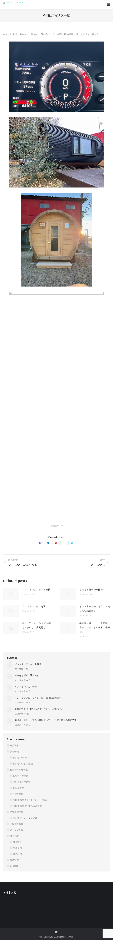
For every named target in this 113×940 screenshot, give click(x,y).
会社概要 (14, 835)
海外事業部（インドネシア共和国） (30, 799)
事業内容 (14, 745)
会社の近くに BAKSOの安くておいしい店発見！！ (36, 625)
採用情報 (14, 859)
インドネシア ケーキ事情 (36, 589)
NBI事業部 (18, 793)
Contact (14, 865)
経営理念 (17, 853)
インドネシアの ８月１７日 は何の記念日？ (94, 608)
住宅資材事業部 (20, 775)
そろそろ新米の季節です (92, 589)
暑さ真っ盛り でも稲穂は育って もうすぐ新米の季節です (94, 627)
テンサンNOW (20, 757)
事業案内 (17, 847)
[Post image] (11, 594)
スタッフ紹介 (16, 829)
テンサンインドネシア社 (25, 817)
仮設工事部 (18, 787)
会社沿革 (17, 841)
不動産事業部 (16, 823)
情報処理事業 (16, 811)
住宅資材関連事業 (19, 769)
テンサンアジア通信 (23, 763)
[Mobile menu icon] (108, 4)
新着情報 (14, 751)
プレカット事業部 (22, 781)
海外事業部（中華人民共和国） (28, 805)
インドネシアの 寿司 (34, 606)
